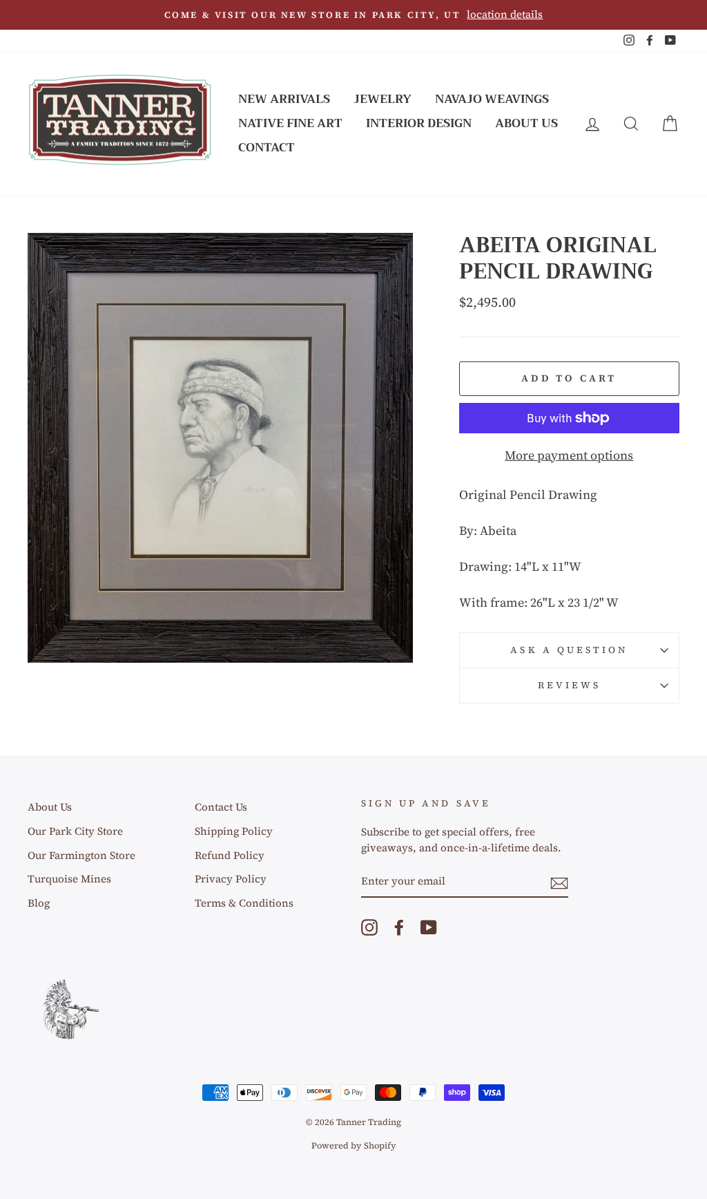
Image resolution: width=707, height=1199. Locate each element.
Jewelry (382, 99)
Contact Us (221, 807)
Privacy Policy (231, 878)
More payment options (569, 455)
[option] (353, 15)
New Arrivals (284, 99)
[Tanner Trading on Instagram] (369, 926)
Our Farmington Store (81, 855)
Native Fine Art (290, 123)
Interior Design (419, 123)
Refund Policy (229, 855)
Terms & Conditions (244, 903)
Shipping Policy (234, 831)
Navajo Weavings (492, 99)
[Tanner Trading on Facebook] (399, 926)
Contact (266, 148)
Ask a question (569, 650)
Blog (39, 903)
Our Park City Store (75, 831)
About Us (526, 123)
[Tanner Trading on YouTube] (428, 926)
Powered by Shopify (353, 1145)
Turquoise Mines (69, 878)
